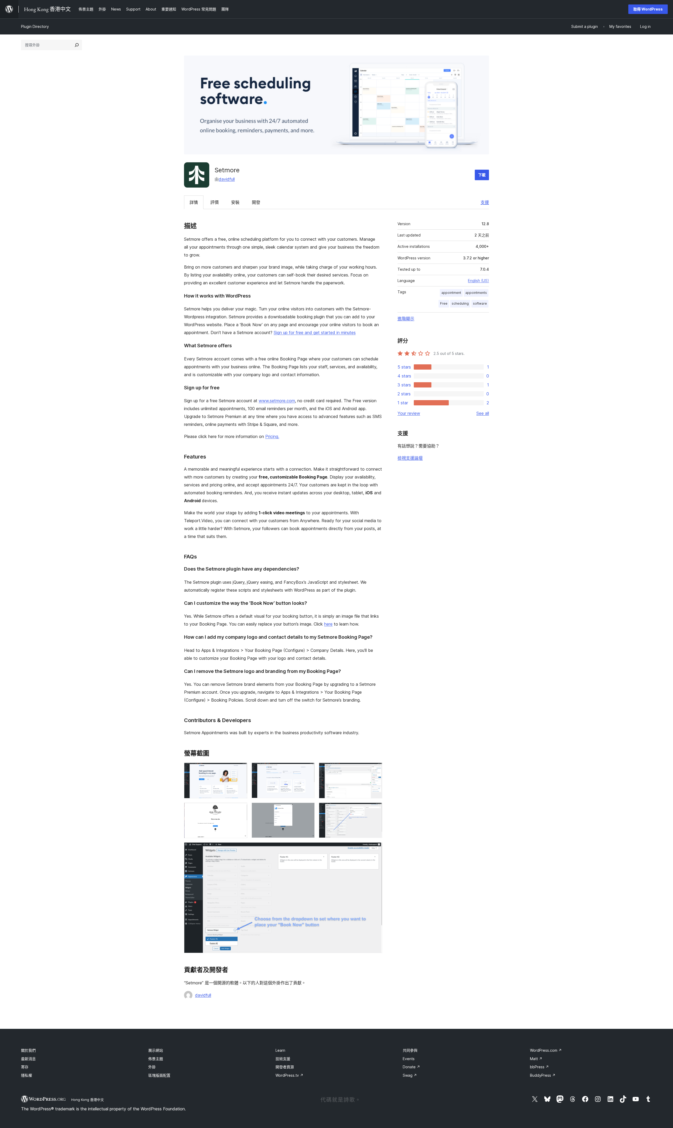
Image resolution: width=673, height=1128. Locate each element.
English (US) (478, 280)
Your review (408, 413)
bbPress (539, 1067)
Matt (536, 1058)
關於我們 (28, 1050)
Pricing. (272, 436)
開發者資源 (285, 1067)
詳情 (194, 202)
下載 (482, 175)
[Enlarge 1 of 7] (240, 769)
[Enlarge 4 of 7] (240, 809)
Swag (410, 1075)
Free (443, 303)
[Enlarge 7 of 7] (375, 849)
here (328, 624)
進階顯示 (405, 318)
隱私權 (26, 1075)
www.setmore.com (277, 400)
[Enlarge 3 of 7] (375, 769)
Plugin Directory (35, 26)
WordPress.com (546, 1050)
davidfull (227, 179)
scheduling (460, 303)
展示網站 (155, 1050)
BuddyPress (542, 1075)
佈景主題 (155, 1058)
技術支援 (283, 1058)
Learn (280, 1050)
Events (409, 1058)
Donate (411, 1067)
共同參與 (410, 1050)
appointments (476, 293)
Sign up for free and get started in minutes (315, 332)
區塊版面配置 (159, 1075)
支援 (485, 202)
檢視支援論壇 (410, 458)
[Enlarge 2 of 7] (307, 769)
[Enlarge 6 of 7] (375, 809)
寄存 (24, 1067)
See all (482, 413)
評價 (214, 202)
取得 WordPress (648, 9)
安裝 (235, 202)
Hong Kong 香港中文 (87, 1099)
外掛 (152, 1067)
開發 (256, 202)
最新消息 (28, 1058)
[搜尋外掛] (77, 45)
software (480, 303)
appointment (451, 293)
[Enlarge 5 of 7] (307, 809)
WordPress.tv (289, 1075)
